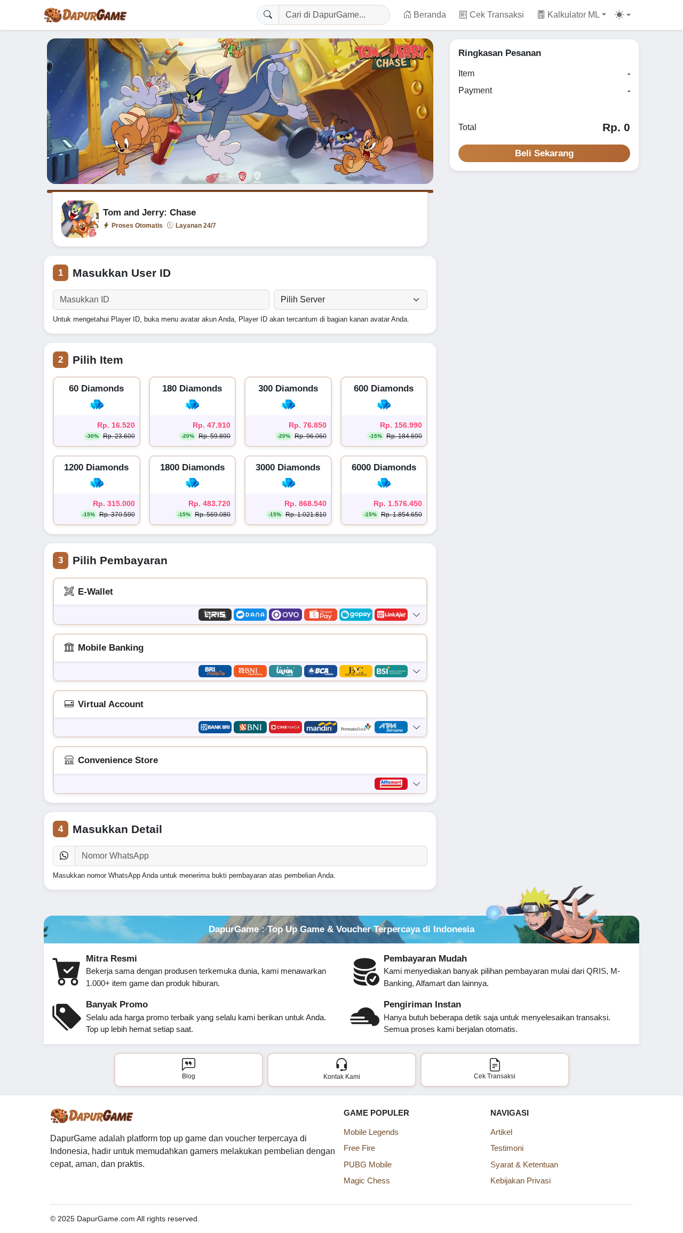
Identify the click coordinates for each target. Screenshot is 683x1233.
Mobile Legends (371, 1131)
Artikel (501, 1131)
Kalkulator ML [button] (572, 14)
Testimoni (506, 1147)
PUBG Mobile (368, 1164)
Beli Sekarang (544, 153)
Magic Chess (367, 1180)
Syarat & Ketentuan (524, 1164)
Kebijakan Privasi (520, 1180)
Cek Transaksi (497, 14)
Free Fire (359, 1147)
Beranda (430, 14)
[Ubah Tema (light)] (623, 15)
